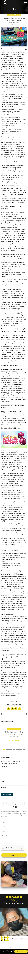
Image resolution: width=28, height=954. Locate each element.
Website (3, 787)
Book (23, 938)
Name (3, 776)
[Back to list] (14, 714)
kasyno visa (21, 671)
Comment (4, 766)
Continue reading (14, 740)
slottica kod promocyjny (14, 704)
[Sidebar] (2, 288)
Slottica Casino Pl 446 (14, 14)
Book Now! (22, 951)
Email (11, 951)
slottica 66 (14, 701)
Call (4, 951)
